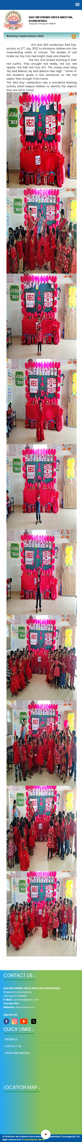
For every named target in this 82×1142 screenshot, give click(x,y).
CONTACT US (13, 1046)
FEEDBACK (11, 1039)
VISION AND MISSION (17, 1053)
